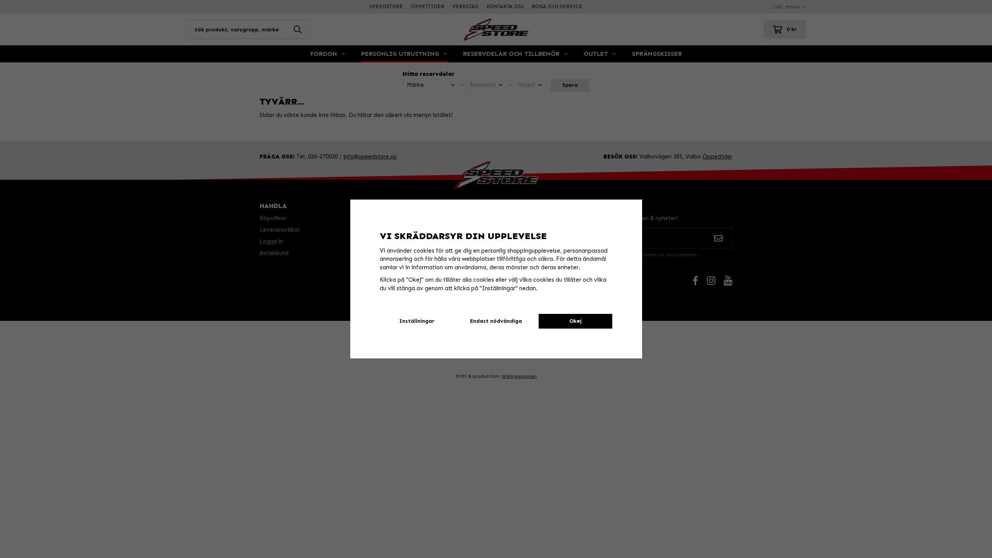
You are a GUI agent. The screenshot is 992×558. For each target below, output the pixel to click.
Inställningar (416, 321)
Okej (575, 321)
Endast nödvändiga (496, 321)
